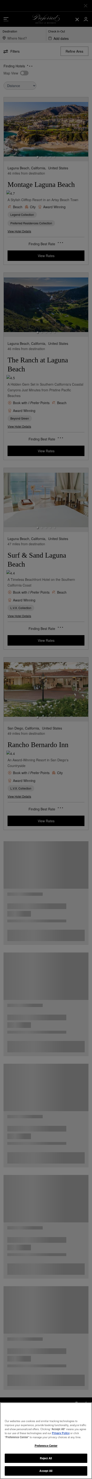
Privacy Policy (61, 1433)
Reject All (46, 1458)
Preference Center (46, 1445)
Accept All (45, 1471)
